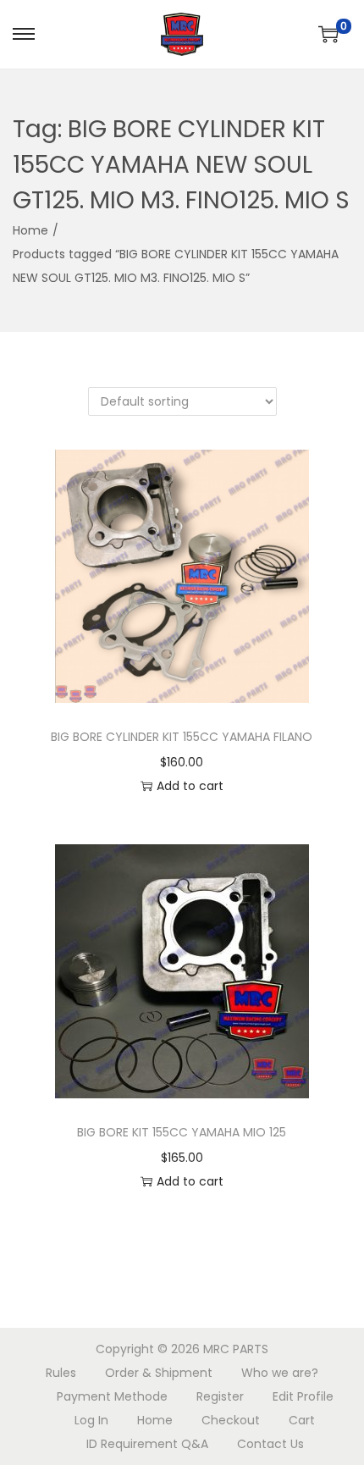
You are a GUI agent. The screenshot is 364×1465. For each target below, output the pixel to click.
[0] (328, 34)
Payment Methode (112, 1396)
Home (30, 230)
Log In (91, 1420)
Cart (302, 1420)
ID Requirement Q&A (147, 1443)
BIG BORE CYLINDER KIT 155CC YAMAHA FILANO (181, 736)
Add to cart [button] (190, 785)
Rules (61, 1372)
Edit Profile (303, 1396)
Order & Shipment (158, 1372)
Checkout (230, 1420)
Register (220, 1396)
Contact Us (270, 1443)
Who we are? (279, 1372)
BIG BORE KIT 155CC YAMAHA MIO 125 (181, 1132)
